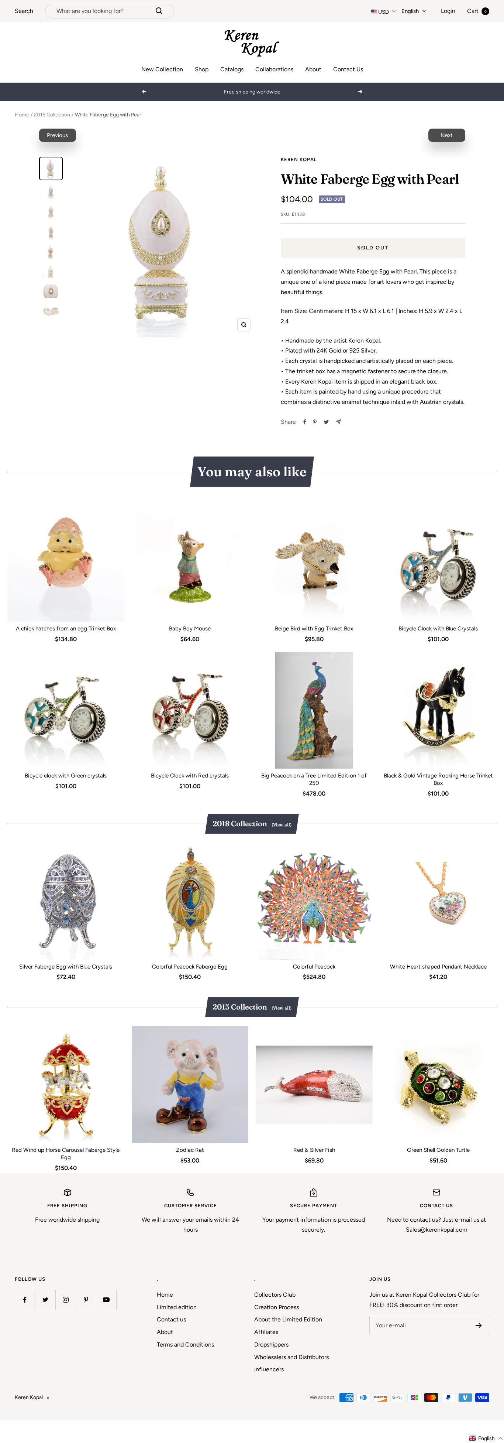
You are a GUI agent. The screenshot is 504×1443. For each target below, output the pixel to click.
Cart (477, 10)
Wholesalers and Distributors (291, 1357)
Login (448, 10)
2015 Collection (52, 115)
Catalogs (232, 69)
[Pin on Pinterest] (315, 422)
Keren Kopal (299, 159)
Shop (201, 69)
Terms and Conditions (185, 1344)
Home (22, 115)
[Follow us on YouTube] (106, 1300)
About (313, 69)
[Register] (479, 1325)
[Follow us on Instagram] (65, 1300)
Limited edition (177, 1307)
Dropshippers (271, 1344)
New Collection (162, 69)
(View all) (281, 824)
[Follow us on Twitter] (45, 1300)
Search (24, 10)
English (410, 11)
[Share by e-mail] (338, 421)
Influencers (269, 1369)
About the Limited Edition (288, 1319)
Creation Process (276, 1307)
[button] (486, 1438)
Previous (57, 135)
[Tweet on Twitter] (326, 422)
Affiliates (266, 1331)
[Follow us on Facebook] (25, 1300)
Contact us (171, 1319)
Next (447, 135)
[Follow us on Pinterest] (86, 1300)
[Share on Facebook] (304, 422)
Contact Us (348, 69)
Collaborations (274, 69)
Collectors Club (275, 1294)
